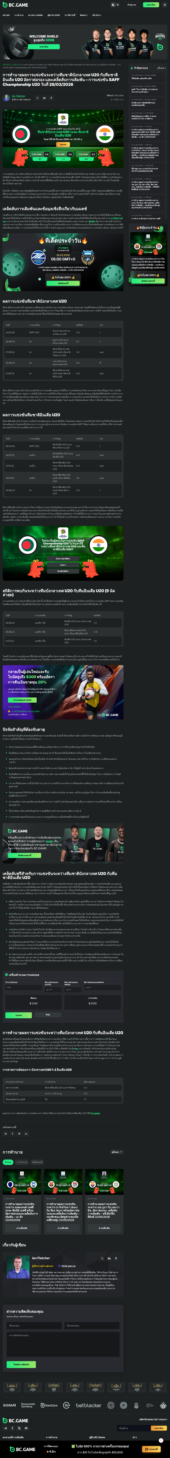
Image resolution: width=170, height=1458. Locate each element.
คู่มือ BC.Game (54, 15)
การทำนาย (18, 15)
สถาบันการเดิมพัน (35, 15)
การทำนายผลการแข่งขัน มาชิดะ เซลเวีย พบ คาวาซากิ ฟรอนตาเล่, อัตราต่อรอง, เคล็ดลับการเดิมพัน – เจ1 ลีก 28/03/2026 (63, 268)
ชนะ (77, 1048)
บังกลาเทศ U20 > (63, 558)
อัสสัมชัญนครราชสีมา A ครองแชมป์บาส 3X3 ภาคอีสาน (143, 117)
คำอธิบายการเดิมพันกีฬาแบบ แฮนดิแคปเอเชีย (143, 104)
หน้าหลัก (6, 15)
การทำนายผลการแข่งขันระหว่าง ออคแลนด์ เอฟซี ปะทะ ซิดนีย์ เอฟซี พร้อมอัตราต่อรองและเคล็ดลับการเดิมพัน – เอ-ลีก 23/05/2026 (145, 133)
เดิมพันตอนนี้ (63, 283)
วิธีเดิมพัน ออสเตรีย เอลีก (141, 78)
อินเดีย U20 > (63, 571)
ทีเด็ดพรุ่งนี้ (37, 1162)
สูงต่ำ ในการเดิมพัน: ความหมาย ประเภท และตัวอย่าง (144, 90)
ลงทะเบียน (151, 5)
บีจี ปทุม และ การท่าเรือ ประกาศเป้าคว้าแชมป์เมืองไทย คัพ (144, 169)
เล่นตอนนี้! (153, 1449)
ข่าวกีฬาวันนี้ (70, 15)
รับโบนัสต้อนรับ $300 (22, 700)
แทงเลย (63, 144)
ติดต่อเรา (84, 15)
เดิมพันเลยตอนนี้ (24, 855)
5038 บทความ (68, 1266)
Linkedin (44, 98)
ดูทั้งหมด (115, 1152)
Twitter (37, 98)
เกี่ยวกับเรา (96, 15)
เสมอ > (63, 565)
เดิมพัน (92, 221)
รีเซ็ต (48, 1015)
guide (49, 841)
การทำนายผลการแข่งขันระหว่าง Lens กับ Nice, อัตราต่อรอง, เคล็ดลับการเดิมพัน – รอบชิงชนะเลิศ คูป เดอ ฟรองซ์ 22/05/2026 (145, 204)
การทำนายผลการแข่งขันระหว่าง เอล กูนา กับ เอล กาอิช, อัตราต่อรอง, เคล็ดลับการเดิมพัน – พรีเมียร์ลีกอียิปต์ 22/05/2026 (145, 185)
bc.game (95, 1113)
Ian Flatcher (18, 96)
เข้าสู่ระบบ (131, 5)
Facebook (51, 98)
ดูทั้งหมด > (161, 68)
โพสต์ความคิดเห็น (21, 1364)
